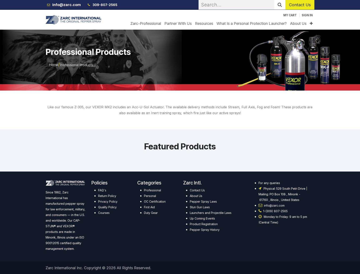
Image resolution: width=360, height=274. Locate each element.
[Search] (279, 5)
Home (53, 65)
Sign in (307, 15)
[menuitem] (146, 23)
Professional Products (76, 65)
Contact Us (300, 4)
